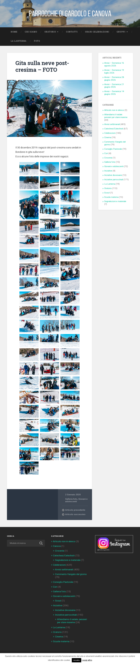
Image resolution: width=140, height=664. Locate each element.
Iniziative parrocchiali (113, 179)
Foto (37, 41)
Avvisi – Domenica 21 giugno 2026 (114, 85)
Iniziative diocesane (113, 175)
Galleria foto (71, 499)
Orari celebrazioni (97, 32)
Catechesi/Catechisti (113, 128)
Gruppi (121, 32)
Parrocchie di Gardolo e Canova (70, 13)
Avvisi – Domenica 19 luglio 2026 (114, 71)
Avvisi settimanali (112, 124)
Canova (57, 546)
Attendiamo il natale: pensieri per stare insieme (115, 116)
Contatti (72, 32)
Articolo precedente (75, 510)
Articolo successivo (75, 514)
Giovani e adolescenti (76, 500)
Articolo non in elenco (114, 110)
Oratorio (50, 32)
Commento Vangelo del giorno (71, 574)
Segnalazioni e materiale (115, 201)
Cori (106, 153)
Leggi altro (87, 660)
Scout (107, 192)
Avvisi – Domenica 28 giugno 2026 (114, 78)
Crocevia (108, 158)
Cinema (107, 137)
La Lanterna (19, 41)
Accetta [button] (76, 660)
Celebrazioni (109, 133)
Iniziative (108, 171)
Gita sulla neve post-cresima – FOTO (42, 66)
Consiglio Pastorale (113, 149)
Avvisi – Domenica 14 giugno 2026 (114, 92)
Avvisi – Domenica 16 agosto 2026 (114, 64)
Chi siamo (31, 32)
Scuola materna (111, 197)
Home (14, 32)
